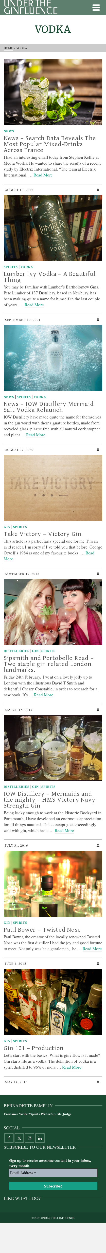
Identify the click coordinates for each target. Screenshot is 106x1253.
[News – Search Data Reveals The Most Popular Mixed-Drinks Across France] (53, 92)
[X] (19, 1138)
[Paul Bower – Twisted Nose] (53, 884)
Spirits (11, 266)
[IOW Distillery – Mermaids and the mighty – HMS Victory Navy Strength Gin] (53, 748)
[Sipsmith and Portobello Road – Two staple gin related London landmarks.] (53, 612)
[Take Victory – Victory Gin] (53, 488)
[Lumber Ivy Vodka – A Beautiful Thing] (53, 228)
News (9, 131)
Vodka (26, 266)
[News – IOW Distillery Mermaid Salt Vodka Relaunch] (53, 358)
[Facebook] (9, 1138)
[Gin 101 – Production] (53, 1002)
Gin (7, 526)
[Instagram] (29, 1138)
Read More (43, 175)
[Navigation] (96, 7)
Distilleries (16, 650)
